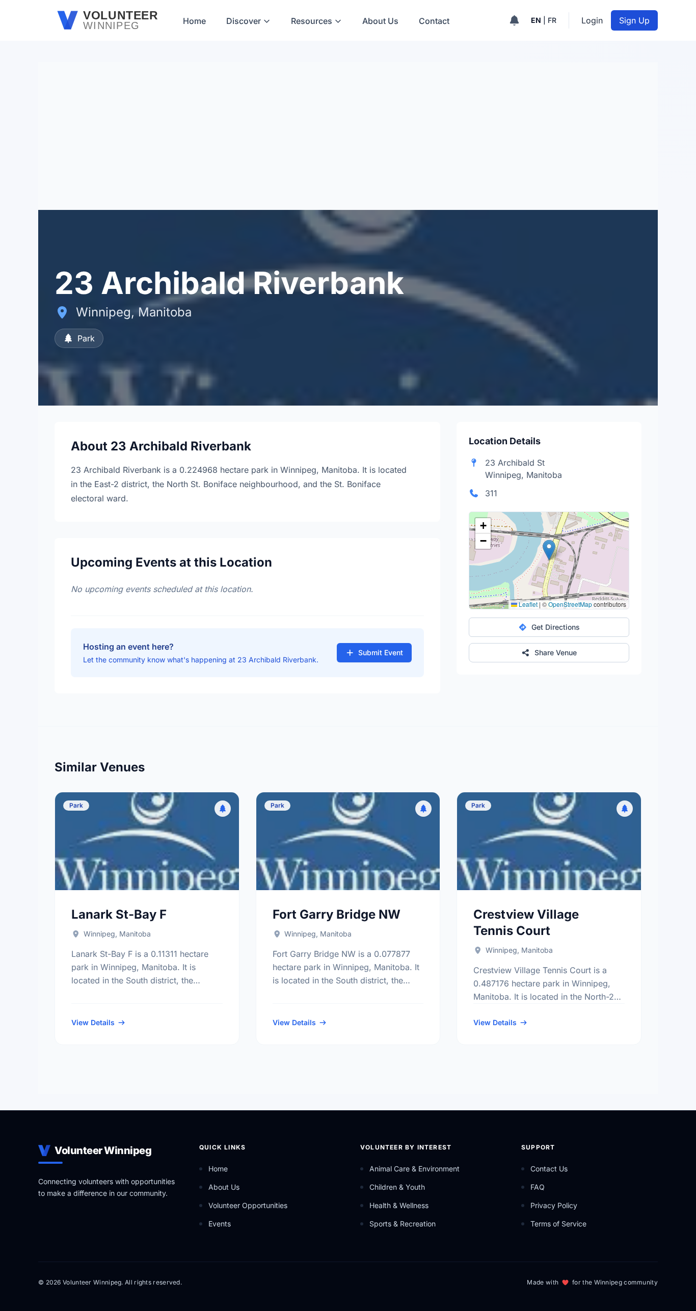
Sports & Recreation (402, 1223)
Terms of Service (558, 1223)
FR (552, 20)
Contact (434, 21)
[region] (549, 560)
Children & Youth (397, 1187)
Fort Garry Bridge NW (336, 914)
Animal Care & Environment (414, 1168)
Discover (243, 21)
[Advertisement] (348, 133)
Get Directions (555, 627)
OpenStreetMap (570, 604)
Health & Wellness (399, 1205)
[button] (549, 550)
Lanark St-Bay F (119, 914)
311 (491, 493)
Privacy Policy (553, 1205)
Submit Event (380, 652)
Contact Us (549, 1168)
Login (592, 20)
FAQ (537, 1187)
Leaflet (527, 604)
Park (86, 338)
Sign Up (634, 20)
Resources (311, 21)
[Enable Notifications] (514, 20)
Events (219, 1223)
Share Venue (555, 652)
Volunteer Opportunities (247, 1205)
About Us (380, 21)
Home (194, 21)
